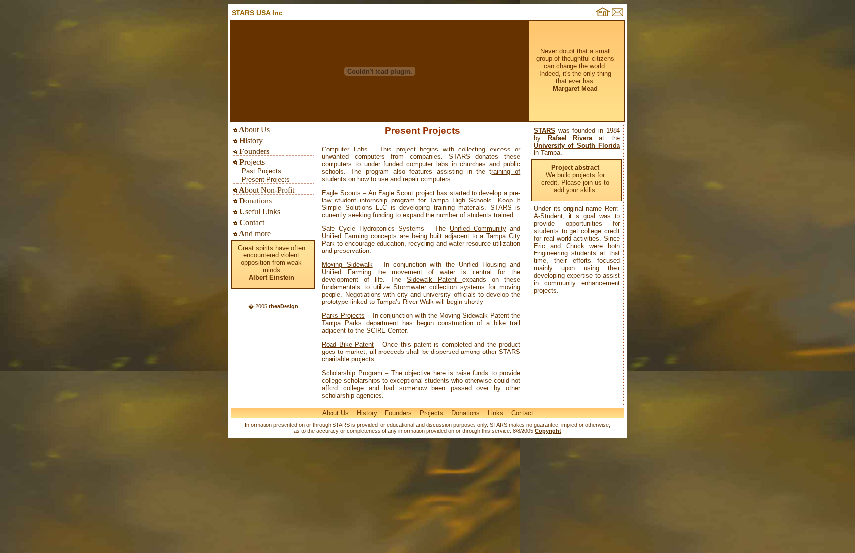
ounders (253, 151)
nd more (254, 233)
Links (495, 413)
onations (255, 201)
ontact (251, 222)
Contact (522, 413)
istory (250, 140)
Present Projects (266, 179)
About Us (335, 413)
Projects (431, 413)
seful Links (259, 211)
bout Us (254, 129)
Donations (465, 413)
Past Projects (261, 171)
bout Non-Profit (266, 190)
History (367, 413)
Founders (398, 413)
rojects (251, 162)
